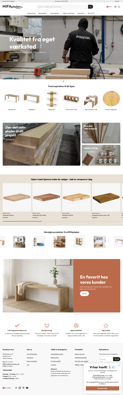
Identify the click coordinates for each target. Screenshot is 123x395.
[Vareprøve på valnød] (46, 197)
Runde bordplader (111, 109)
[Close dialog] (119, 365)
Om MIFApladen (32, 354)
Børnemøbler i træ (91, 109)
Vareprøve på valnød (39, 215)
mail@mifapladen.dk (12, 364)
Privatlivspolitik (56, 361)
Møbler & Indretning (81, 365)
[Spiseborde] (12, 99)
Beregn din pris (80, 354)
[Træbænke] (32, 99)
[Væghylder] (51, 99)
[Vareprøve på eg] (17, 197)
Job (28, 365)
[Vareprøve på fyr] (76, 197)
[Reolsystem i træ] (71, 99)
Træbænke (31, 109)
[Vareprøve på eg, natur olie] (106, 197)
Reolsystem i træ (71, 109)
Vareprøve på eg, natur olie (101, 215)
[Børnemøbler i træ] (91, 99)
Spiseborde (12, 109)
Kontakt (117, 1)
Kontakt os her (103, 388)
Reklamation (55, 357)
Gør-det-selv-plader (81, 361)
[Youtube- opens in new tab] (27, 388)
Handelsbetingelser (57, 354)
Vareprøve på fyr (67, 215)
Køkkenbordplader (81, 357)
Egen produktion (32, 361)
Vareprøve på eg (8, 215)
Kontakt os (30, 357)
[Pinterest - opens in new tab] (23, 388)
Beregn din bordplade (8, 1)
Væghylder (51, 109)
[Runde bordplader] (111, 99)
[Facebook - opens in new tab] (16, 388)
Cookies (53, 365)
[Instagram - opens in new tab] (20, 388)
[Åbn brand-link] (25, 242)
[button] (64, 7)
